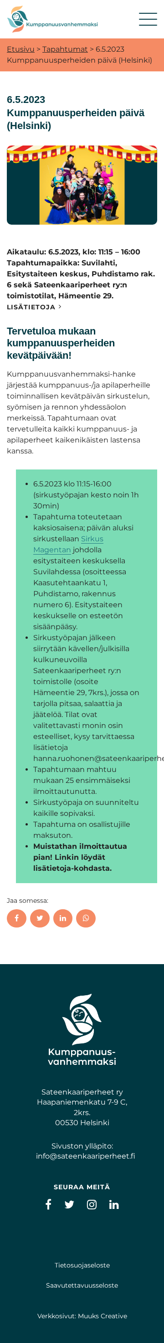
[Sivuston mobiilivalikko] (148, 19)
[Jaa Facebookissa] (16, 918)
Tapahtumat (65, 49)
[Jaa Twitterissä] (40, 918)
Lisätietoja (31, 307)
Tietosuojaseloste (82, 1265)
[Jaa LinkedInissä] (63, 918)
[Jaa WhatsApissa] (86, 918)
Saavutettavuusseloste (82, 1285)
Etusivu (21, 49)
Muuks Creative (102, 1316)
